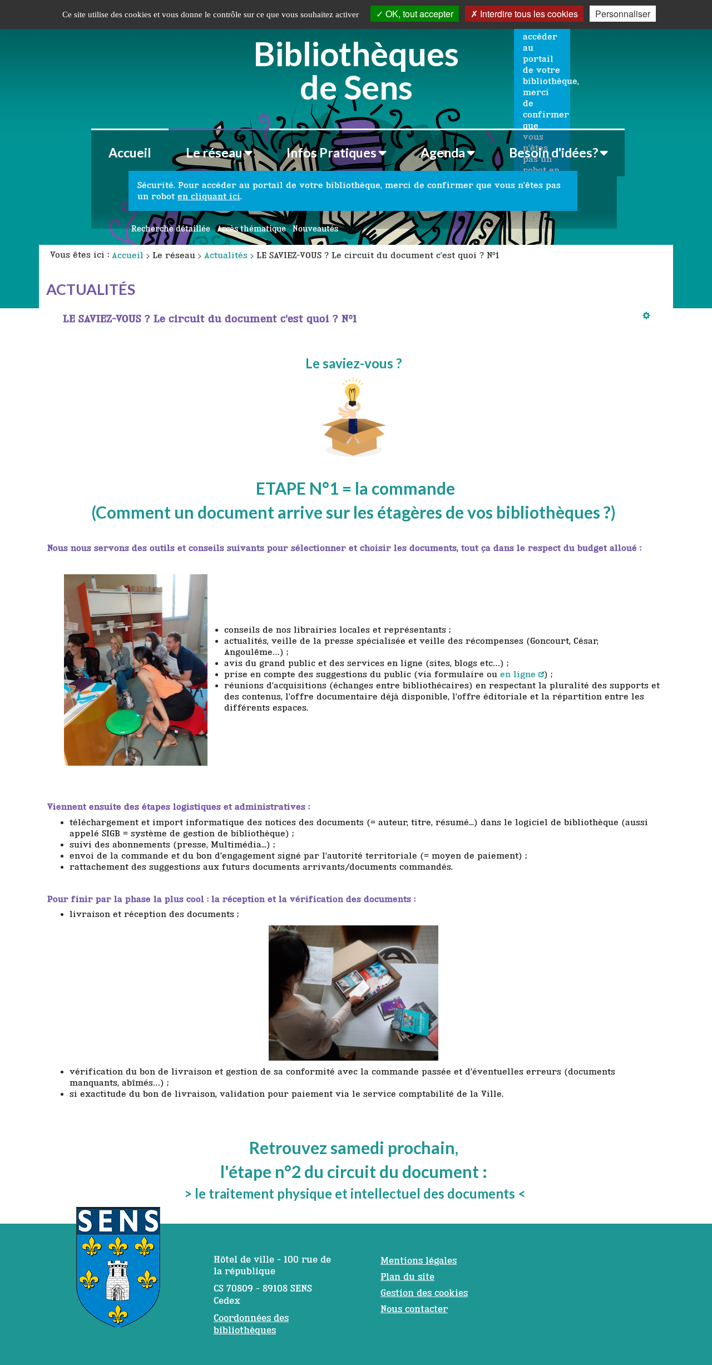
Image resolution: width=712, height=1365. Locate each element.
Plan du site (407, 1277)
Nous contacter (414, 1309)
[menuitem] (130, 152)
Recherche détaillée (170, 228)
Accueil (129, 152)
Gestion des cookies (424, 1293)
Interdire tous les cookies (528, 13)
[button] (219, 152)
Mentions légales (418, 1260)
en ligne (518, 674)
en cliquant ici (208, 196)
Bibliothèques (356, 68)
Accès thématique (251, 228)
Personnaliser (622, 13)
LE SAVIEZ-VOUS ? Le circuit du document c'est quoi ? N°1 (210, 318)
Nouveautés (315, 228)
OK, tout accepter (418, 13)
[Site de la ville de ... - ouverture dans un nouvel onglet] (118, 1272)
